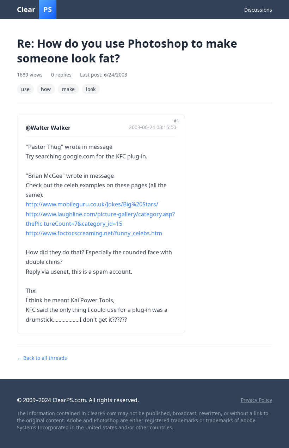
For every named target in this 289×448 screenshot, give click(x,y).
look (91, 89)
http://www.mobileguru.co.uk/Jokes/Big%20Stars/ (92, 204)
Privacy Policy (256, 399)
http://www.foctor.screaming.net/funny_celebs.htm (94, 233)
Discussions (258, 9)
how (46, 89)
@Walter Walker (48, 128)
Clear (34, 9)
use (25, 89)
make (68, 89)
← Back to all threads (42, 358)
